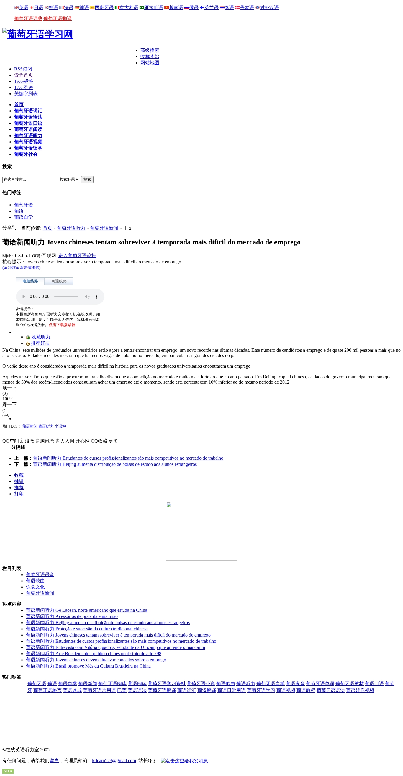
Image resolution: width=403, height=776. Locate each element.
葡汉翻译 (206, 690)
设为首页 (23, 75)
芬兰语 (211, 7)
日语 (38, 7)
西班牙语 (104, 7)
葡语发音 (295, 683)
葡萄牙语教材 (349, 683)
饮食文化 (35, 586)
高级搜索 (149, 50)
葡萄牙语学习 (261, 690)
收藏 (19, 475)
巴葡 (122, 690)
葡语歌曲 (35, 580)
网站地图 (149, 62)
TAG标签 (23, 81)
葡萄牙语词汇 (28, 110)
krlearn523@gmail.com (114, 760)
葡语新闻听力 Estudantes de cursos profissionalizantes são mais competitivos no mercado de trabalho (128, 458)
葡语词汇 (186, 690)
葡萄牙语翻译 (57, 18)
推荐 (19, 487)
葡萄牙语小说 (201, 683)
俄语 (194, 7)
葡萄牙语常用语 (99, 690)
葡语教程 (305, 690)
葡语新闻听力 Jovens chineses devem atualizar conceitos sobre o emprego (96, 659)
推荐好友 (40, 343)
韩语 (53, 7)
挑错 (19, 481)
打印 (19, 493)
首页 (19, 104)
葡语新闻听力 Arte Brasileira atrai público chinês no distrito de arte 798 (93, 653)
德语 (84, 7)
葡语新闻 (29, 426)
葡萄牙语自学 (270, 683)
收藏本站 (149, 56)
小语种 (60, 426)
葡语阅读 (137, 683)
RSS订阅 (23, 68)
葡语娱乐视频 (360, 690)
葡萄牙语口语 (28, 123)
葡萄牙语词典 (28, 18)
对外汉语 (269, 7)
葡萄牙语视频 (28, 141)
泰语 (229, 7)
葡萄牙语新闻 (104, 228)
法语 (68, 7)
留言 (54, 760)
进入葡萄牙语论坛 (77, 255)
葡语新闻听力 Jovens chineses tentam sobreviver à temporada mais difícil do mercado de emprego (118, 634)
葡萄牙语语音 (40, 574)
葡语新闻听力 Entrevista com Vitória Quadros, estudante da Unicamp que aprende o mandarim (115, 647)
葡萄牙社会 (26, 154)
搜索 (87, 179)
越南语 (176, 7)
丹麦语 (247, 7)
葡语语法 (137, 690)
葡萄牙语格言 (47, 690)
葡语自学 (23, 217)
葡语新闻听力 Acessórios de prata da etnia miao (72, 616)
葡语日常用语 (231, 690)
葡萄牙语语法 (28, 116)
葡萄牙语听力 (28, 135)
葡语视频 (285, 690)
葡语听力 (46, 426)
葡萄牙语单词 (320, 683)
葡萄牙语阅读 (28, 129)
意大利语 (128, 7)
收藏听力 (41, 336)
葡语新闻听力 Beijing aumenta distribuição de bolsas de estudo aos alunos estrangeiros (115, 464)
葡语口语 (374, 683)
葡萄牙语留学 (28, 147)
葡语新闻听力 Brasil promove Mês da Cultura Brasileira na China (88, 665)
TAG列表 (23, 87)
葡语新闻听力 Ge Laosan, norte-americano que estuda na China (86, 610)
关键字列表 (26, 93)
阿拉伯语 (153, 7)
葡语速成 (72, 690)
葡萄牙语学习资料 (167, 683)
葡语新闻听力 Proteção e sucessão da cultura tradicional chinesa (87, 628)
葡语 (19, 210)
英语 (23, 7)
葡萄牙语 (23, 204)
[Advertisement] (71, 56)
